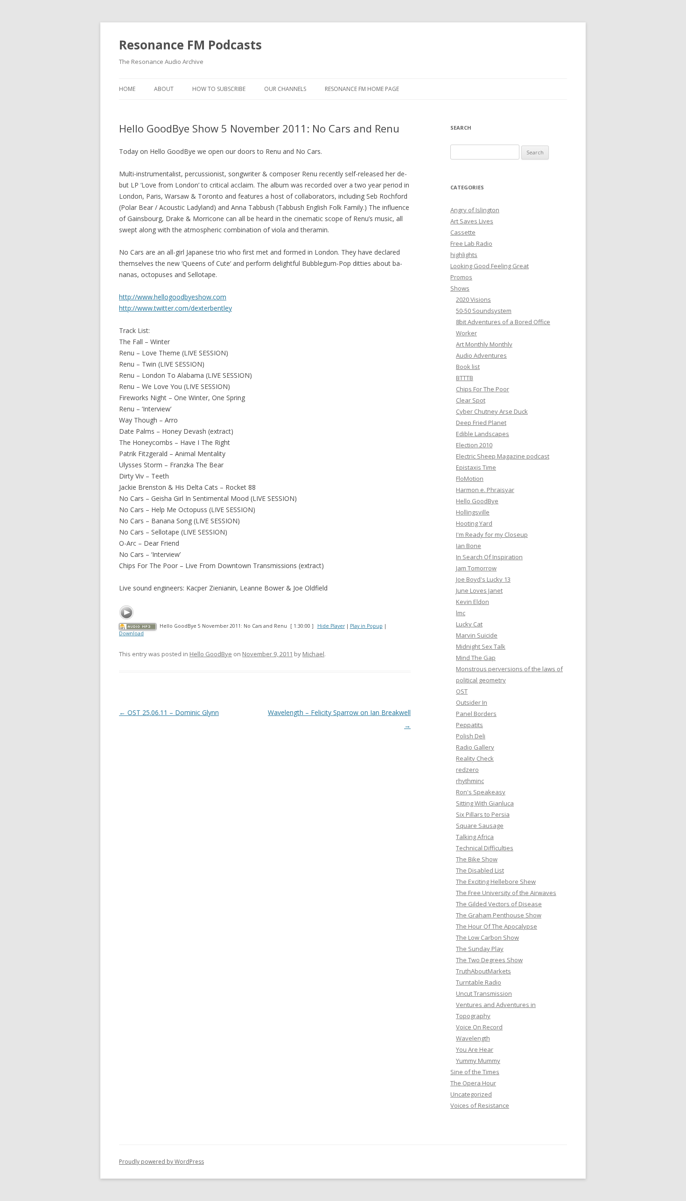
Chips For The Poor (482, 389)
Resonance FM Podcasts (190, 44)
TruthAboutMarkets (483, 971)
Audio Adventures (481, 355)
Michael (313, 654)
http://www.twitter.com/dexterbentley (175, 308)
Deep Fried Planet (481, 422)
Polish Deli (470, 736)
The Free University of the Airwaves (506, 893)
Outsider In (471, 702)
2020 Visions (473, 299)
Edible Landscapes (482, 434)
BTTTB (464, 378)
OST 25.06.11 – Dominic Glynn (169, 712)
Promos (461, 277)
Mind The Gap (476, 657)
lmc (460, 613)
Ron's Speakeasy (480, 792)
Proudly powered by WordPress (161, 1162)
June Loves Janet (479, 590)
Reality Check (475, 758)
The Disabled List (480, 870)
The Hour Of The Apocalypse (496, 926)
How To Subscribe (218, 89)
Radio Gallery (475, 747)
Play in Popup (366, 626)
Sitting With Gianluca (485, 803)
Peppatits (469, 725)
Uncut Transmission (484, 993)
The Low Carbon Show (487, 937)
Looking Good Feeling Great (489, 266)
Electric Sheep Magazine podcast (502, 456)
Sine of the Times (474, 1072)
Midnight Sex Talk (480, 646)
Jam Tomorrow (476, 568)
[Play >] (126, 612)
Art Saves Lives (471, 221)
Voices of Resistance (479, 1105)
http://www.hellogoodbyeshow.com (172, 296)
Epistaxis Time (476, 467)
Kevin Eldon (472, 601)
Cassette (463, 232)
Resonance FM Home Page (362, 89)
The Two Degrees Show (489, 960)
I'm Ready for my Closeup (492, 534)
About (164, 89)
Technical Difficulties (484, 848)
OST (462, 691)
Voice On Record (479, 1027)
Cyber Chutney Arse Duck (492, 411)
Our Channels (285, 89)
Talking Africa (475, 837)
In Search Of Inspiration (489, 557)
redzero (467, 769)
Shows (459, 288)
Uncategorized (471, 1094)
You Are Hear (474, 1049)
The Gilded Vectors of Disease (499, 904)
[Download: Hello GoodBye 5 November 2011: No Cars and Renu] (137, 626)
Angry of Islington (474, 210)
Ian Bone (468, 545)
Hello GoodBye (210, 654)
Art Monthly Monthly (484, 344)
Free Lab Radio (471, 243)
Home (127, 89)
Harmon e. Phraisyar (485, 490)
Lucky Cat (469, 624)
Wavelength (473, 1038)
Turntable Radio (478, 982)
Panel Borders (476, 713)
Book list (468, 366)
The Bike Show (476, 859)
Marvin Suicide (476, 635)
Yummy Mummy (478, 1060)
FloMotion (469, 478)
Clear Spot (470, 400)
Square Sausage (480, 825)
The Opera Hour (473, 1083)
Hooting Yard (474, 523)
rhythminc (470, 781)
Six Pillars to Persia (483, 814)
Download (131, 633)
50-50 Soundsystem (483, 310)
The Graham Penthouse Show (498, 915)
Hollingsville (473, 512)
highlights (463, 254)
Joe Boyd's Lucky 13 (483, 579)
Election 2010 (474, 445)
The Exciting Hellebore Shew (496, 881)
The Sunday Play (480, 948)
